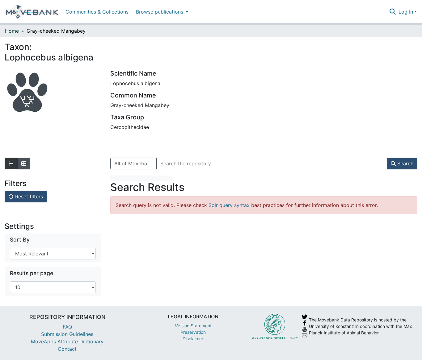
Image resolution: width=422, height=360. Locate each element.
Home (12, 31)
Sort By (20, 239)
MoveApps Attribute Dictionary (67, 341)
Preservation (193, 332)
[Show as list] (11, 163)
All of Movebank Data (135, 163)
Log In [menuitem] (406, 12)
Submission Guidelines (67, 334)
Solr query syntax (229, 205)
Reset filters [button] (28, 196)
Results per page (31, 273)
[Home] (32, 11)
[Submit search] (393, 11)
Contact (67, 349)
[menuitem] (161, 11)
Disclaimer (193, 338)
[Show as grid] (23, 163)
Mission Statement (193, 325)
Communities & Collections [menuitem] (97, 12)
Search (404, 163)
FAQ (67, 327)
